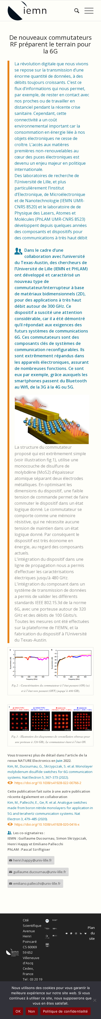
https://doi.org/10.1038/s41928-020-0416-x (47, 824)
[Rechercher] (74, 10)
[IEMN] (42, 10)
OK (18, 1011)
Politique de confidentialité (65, 1011)
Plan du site (91, 933)
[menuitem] (74, 10)
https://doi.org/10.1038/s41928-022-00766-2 (48, 782)
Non (31, 1011)
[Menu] (86, 10)
